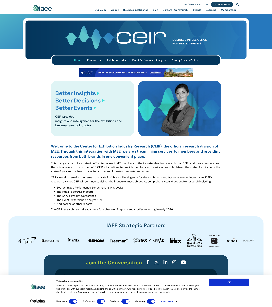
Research (92, 60)
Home (77, 60)
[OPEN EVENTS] (203, 10)
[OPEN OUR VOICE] (108, 10)
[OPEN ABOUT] (120, 10)
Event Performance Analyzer (149, 60)
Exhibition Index (116, 60)
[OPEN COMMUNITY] (190, 10)
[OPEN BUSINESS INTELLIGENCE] (150, 10)
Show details (166, 301)
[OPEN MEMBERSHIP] (237, 10)
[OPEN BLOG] (159, 10)
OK (229, 282)
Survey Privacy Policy (185, 60)
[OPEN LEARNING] (218, 10)
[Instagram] (174, 262)
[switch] (101, 301)
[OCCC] (136, 76)
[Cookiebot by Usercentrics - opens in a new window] (37, 301)
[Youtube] (183, 262)
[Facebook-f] (147, 262)
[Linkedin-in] (165, 262)
